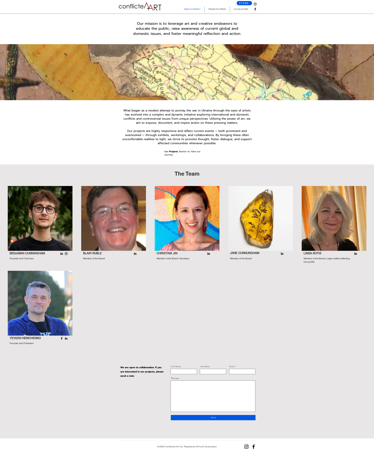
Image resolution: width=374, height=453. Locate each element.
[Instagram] (255, 4)
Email (231, 366)
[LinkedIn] (61, 253)
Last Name (205, 366)
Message (175, 378)
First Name (176, 366)
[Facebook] (255, 9)
